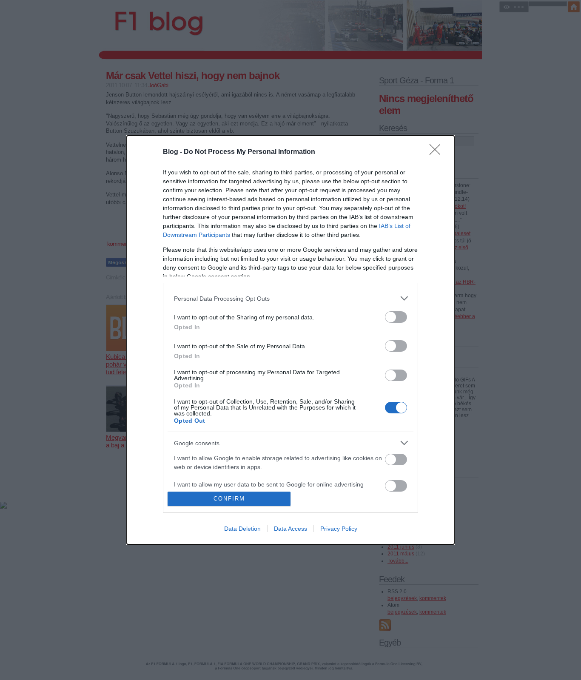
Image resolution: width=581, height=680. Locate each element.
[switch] (396, 317)
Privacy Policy (338, 528)
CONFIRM (229, 498)
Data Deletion (242, 528)
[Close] (438, 152)
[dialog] (290, 340)
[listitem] (290, 298)
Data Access (290, 528)
